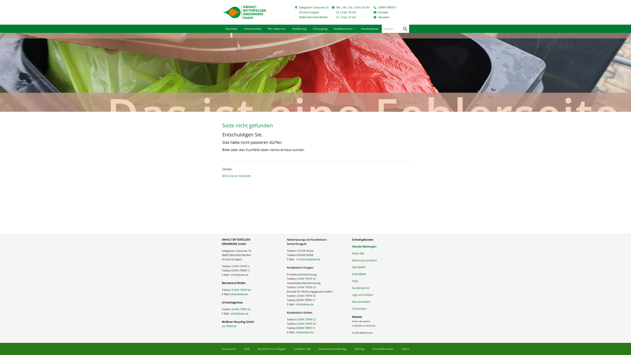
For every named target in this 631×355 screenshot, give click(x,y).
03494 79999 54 (306, 324)
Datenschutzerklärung (332, 349)
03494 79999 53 (306, 319)
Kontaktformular (383, 349)
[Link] (244, 12)
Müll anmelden (361, 302)
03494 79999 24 (241, 309)
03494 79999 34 (306, 296)
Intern (405, 349)
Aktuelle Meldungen (364, 246)
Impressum (229, 349)
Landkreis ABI (302, 349)
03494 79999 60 (241, 290)
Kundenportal (360, 288)
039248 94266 (305, 251)
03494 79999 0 (240, 266)
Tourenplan (359, 308)
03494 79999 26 (306, 287)
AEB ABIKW (358, 267)
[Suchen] (405, 29)
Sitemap (359, 349)
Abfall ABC (358, 253)
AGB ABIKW (359, 274)
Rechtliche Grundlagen (271, 349)
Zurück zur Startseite (238, 176)
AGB (246, 349)
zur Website (229, 326)
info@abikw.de (239, 275)
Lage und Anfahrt (362, 295)
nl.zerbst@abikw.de (308, 259)
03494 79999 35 (306, 279)
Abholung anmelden (364, 260)
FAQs (355, 281)
